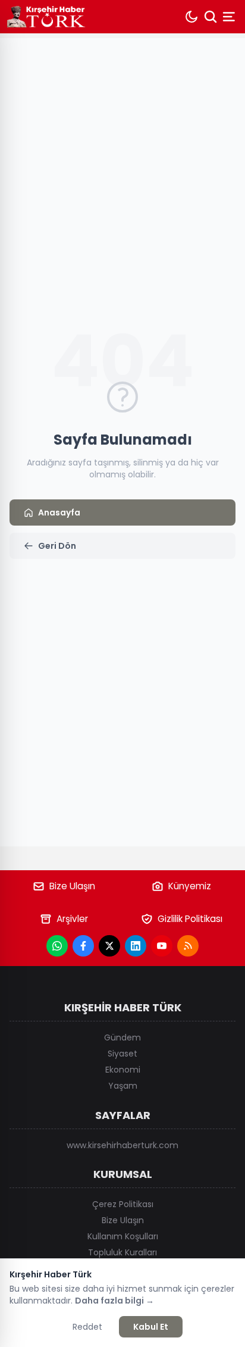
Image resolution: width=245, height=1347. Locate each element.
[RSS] (188, 946)
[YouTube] (161, 946)
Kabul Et (150, 1327)
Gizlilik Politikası (190, 918)
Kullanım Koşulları (122, 1236)
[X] (109, 946)
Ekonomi (122, 1070)
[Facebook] (83, 946)
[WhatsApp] (57, 946)
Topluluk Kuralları (122, 1252)
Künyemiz (189, 886)
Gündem (122, 1037)
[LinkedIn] (135, 946)
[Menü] (230, 16)
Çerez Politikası (122, 1204)
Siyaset (122, 1054)
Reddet (87, 1327)
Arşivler (72, 918)
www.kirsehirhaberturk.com (122, 1145)
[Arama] (210, 17)
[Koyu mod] (191, 17)
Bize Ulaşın (72, 886)
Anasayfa (59, 512)
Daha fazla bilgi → (114, 1301)
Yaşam (122, 1086)
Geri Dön (57, 546)
